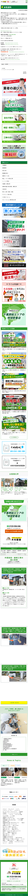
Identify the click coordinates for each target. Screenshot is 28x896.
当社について (15, 754)
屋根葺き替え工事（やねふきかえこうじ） (11, 822)
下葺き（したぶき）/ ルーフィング (10, 824)
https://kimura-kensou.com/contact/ (13, 59)
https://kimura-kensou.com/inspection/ (16, 51)
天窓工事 (4, 189)
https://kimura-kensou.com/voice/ (11, 44)
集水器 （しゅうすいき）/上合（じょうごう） (12, 830)
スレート (4, 843)
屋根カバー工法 (6, 176)
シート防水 (12, 815)
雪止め (23, 822)
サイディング (17, 810)
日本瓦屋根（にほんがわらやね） (9, 820)
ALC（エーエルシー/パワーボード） (10, 811)
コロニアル (11, 843)
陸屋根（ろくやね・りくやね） (9, 818)
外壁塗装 (4, 165)
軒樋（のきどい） (11, 840)
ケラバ (13, 835)
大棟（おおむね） (19, 837)
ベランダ (11, 814)
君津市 (19, 550)
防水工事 (4, 170)
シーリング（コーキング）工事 (15, 813)
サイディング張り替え (7, 194)
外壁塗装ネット (4, 785)
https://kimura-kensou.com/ (6, 30)
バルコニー (5, 814)
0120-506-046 (12, 34)
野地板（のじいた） (7, 825)
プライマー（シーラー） (8, 810)
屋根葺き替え (5, 173)
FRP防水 (11, 841)
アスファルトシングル (19, 841)
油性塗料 (21, 811)
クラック (4, 809)
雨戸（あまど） (15, 828)
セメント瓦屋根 (20, 818)
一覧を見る (15, 437)
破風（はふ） (14, 833)
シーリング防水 (6, 181)
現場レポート (5, 765)
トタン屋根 (20, 820)
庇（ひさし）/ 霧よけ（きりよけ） (10, 826)
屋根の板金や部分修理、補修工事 (10, 186)
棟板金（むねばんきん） (12, 832)
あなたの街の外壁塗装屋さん (7, 784)
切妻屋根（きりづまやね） (8, 837)
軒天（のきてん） (6, 833)
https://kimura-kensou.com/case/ (11, 42)
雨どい (4, 832)
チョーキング (11, 809)
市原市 (9, 550)
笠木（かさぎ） (16, 825)
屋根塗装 (4, 168)
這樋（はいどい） (15, 829)
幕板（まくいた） (6, 829)
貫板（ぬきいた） (6, 835)
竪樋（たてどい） (20, 840)
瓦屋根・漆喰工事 (6, 183)
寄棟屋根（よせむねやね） (8, 836)
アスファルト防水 (18, 814)
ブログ (18, 765)
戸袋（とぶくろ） (6, 828)
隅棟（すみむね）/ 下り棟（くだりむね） (11, 839)
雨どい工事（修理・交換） (8, 191)
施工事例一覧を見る (15, 702)
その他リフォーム (6, 197)
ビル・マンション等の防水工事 (9, 199)
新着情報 (13, 765)
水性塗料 (4, 813)
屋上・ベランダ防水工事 (8, 178)
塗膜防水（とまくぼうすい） (8, 817)
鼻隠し (4, 840)
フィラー (17, 809)
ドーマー (23, 839)
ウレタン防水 (5, 815)
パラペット (5, 841)
